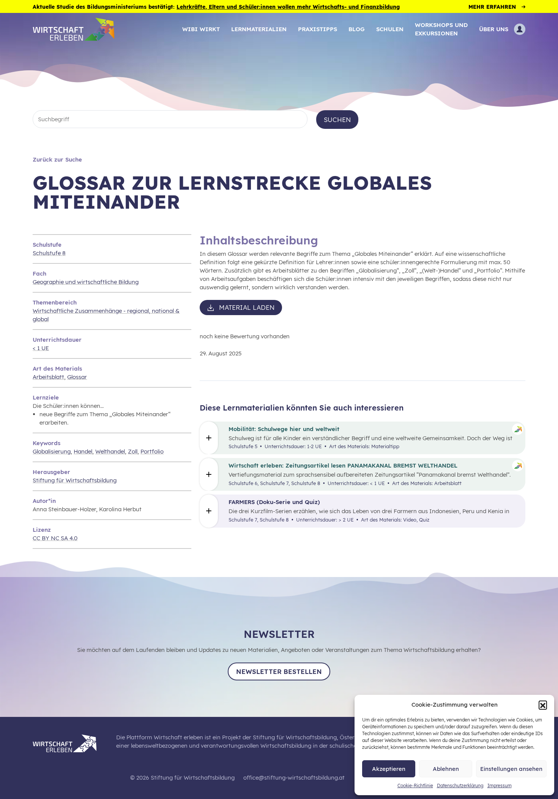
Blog (356, 29)
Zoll (132, 451)
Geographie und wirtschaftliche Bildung (86, 281)
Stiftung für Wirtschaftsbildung (75, 480)
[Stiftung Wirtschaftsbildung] (70, 742)
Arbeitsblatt (48, 376)
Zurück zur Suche (57, 159)
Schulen (390, 29)
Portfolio (152, 451)
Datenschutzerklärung (460, 785)
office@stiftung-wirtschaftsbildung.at (294, 777)
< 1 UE (41, 348)
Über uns (493, 29)
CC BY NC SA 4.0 (55, 538)
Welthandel (110, 451)
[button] (543, 705)
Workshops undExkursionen (441, 29)
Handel (83, 451)
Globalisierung (52, 451)
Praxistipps (317, 29)
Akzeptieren (388, 768)
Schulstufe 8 (49, 253)
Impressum (499, 785)
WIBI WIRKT (201, 29)
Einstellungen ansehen (511, 768)
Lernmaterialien (259, 29)
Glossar (77, 376)
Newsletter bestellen (279, 671)
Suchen (337, 120)
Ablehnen (446, 768)
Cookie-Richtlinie (415, 785)
